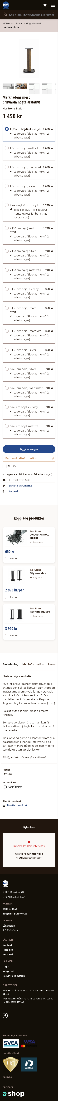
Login (6, 966)
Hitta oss (8, 949)
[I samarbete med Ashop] (13, 1094)
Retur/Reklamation (14, 975)
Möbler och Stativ (13, 23)
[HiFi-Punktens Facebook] (5, 1015)
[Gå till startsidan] (6, 5)
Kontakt (7, 945)
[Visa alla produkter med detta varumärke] (29, 787)
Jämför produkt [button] (16, 805)
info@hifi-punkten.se (15, 913)
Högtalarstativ (34, 23)
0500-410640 (10, 909)
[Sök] (6, 14)
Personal (8, 954)
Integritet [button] (8, 971)
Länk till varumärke (20, 486)
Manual (13, 491)
